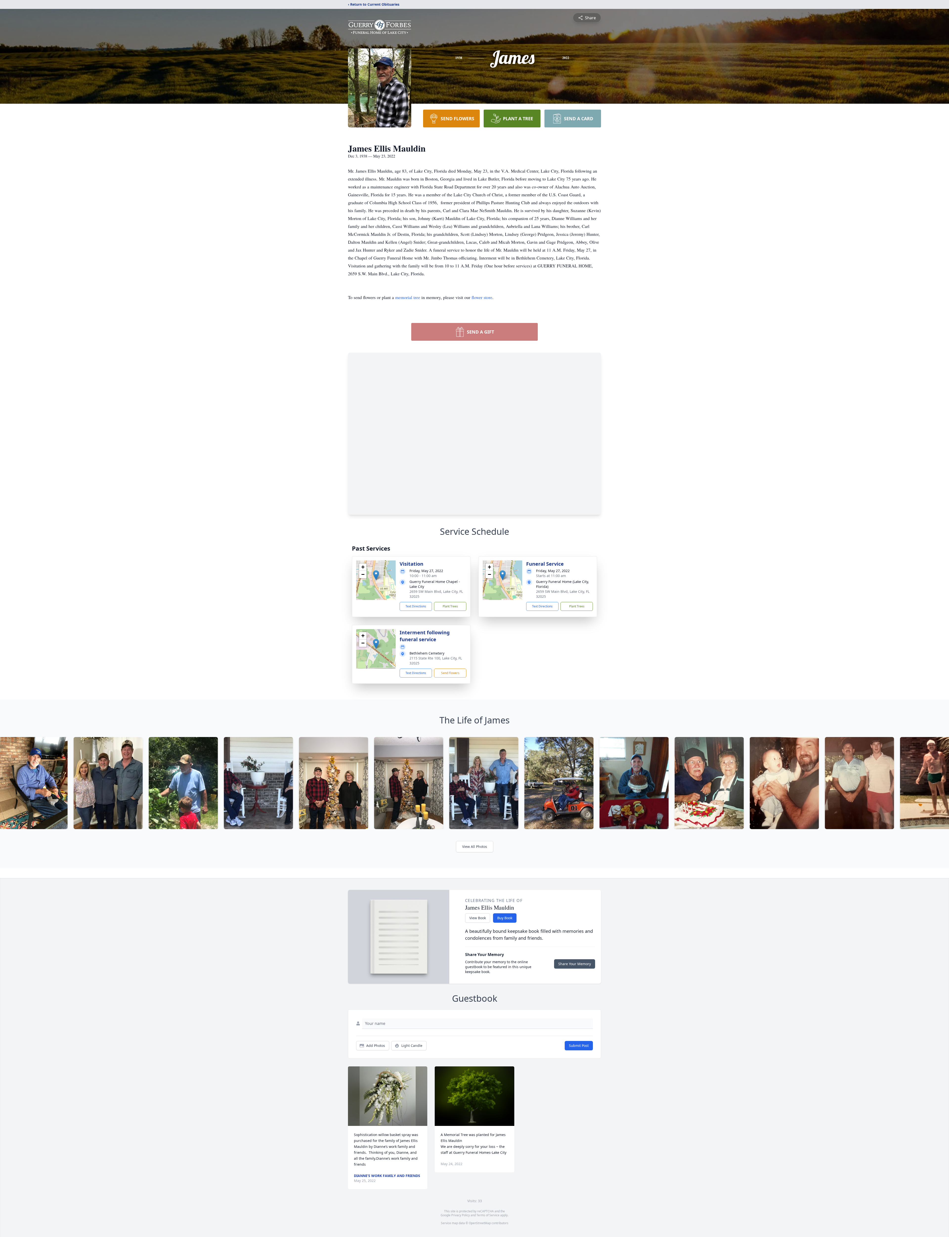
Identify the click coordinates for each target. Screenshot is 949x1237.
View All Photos (474, 846)
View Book (477, 918)
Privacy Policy (460, 1215)
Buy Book (504, 918)
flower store (482, 297)
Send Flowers (450, 673)
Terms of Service (487, 1215)
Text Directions (416, 606)
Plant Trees (450, 606)
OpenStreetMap (480, 1223)
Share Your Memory (574, 963)
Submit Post (579, 1045)
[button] (376, 575)
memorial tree (407, 297)
